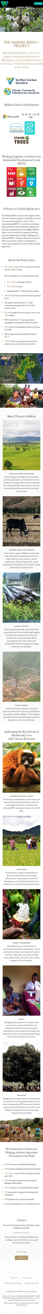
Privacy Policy (27, 1278)
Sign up (21, 1258)
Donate (38, 3)
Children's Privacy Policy (12, 1283)
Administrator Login (32, 1283)
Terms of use (15, 1278)
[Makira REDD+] (5, 3)
